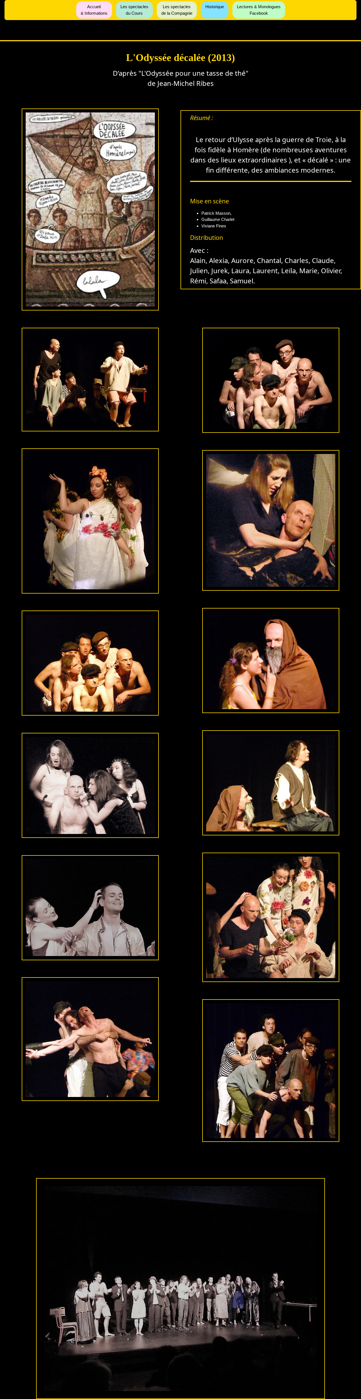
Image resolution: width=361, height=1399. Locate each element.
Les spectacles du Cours (134, 10)
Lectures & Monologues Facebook (259, 10)
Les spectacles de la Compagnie (176, 10)
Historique (214, 6)
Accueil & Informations (94, 10)
